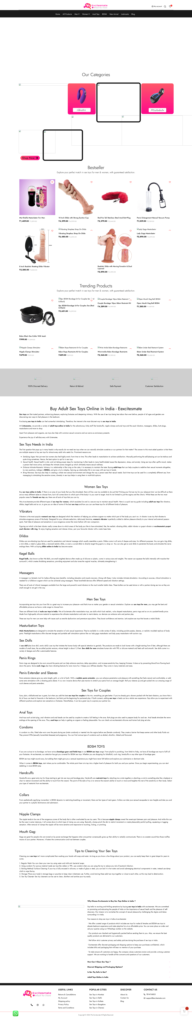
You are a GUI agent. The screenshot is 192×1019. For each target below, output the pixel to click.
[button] (21, 39)
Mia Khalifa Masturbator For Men (32, 217)
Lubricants (125, 14)
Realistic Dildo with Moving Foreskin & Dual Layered (115, 267)
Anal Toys (95, 14)
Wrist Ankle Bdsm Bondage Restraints (112, 351)
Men (76, 14)
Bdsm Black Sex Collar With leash (32, 336)
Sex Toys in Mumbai (96, 994)
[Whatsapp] (44, 1005)
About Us (123, 994)
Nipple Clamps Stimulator (29, 351)
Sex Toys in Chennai (96, 1007)
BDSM (104, 14)
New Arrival (114, 14)
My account (158, 6)
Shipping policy (64, 1001)
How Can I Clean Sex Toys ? (99, 962)
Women (85, 14)
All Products (67, 14)
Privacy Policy (63, 1004)
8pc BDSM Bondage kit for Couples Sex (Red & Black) (76, 306)
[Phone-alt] (32, 1005)
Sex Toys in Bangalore (97, 1004)
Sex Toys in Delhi (95, 998)
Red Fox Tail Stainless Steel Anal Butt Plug (114, 217)
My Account (62, 998)
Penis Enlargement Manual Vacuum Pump (153, 217)
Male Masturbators (27, 630)
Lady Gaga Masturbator (146, 233)
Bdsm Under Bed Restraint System (150, 351)
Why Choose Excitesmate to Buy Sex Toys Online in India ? (111, 901)
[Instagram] (38, 1005)
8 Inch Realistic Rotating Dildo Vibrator (34, 266)
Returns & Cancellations (67, 994)
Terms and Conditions (66, 1007)
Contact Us (124, 998)
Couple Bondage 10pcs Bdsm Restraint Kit (114, 303)
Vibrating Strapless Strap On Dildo (72, 233)
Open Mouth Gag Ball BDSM (148, 303)
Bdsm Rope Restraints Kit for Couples (73, 351)
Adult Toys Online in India (97, 977)
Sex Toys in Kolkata (96, 1001)
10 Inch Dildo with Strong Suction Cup (74, 217)
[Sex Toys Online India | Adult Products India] (96, 6)
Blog (133, 14)
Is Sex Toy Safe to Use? (97, 972)
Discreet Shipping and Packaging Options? (105, 967)
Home (57, 14)
